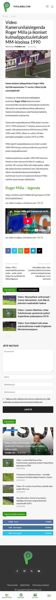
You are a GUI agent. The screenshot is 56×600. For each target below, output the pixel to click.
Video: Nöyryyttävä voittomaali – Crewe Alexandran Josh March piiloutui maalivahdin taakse (34, 300)
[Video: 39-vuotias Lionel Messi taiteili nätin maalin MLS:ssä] (8, 489)
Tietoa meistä (12, 585)
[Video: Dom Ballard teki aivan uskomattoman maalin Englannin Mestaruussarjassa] (9, 326)
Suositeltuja (9, 289)
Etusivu (5, 16)
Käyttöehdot (25, 585)
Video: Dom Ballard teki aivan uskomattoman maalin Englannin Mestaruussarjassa (34, 326)
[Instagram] (24, 571)
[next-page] (8, 336)
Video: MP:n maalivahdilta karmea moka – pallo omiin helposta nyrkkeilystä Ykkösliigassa (15, 273)
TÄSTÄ (40, 203)
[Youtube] (39, 571)
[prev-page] (4, 336)
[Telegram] (33, 250)
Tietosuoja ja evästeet (40, 585)
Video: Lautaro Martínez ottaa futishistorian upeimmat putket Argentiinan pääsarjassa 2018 (34, 313)
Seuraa (48, 527)
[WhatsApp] (20, 250)
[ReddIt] (27, 250)
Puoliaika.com (20, 47)
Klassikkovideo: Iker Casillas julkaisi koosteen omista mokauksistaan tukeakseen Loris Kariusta (39, 273)
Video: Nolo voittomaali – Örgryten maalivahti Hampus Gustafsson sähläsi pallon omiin (25, 446)
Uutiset (13, 16)
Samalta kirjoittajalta (28, 289)
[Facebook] (8, 250)
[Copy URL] (39, 250)
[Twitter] (14, 250)
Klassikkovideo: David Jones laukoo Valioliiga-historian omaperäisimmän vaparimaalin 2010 (31, 501)
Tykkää (48, 522)
